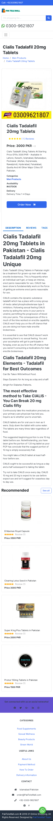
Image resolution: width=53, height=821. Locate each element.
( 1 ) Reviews (27, 138)
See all (46, 490)
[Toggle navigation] (6, 34)
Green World (26, 744)
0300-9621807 (19, 25)
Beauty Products (26, 739)
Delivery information (26, 775)
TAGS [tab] (44, 227)
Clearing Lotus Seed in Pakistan (20, 580)
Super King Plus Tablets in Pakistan (22, 630)
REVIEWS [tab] (31, 227)
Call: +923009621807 (12, 2)
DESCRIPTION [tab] (13, 227)
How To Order (26, 769)
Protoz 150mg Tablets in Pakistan (21, 680)
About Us (26, 759)
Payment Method (26, 764)
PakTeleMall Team (42, 817)
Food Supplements (26, 728)
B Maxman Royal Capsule (17, 531)
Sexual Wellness (26, 734)
